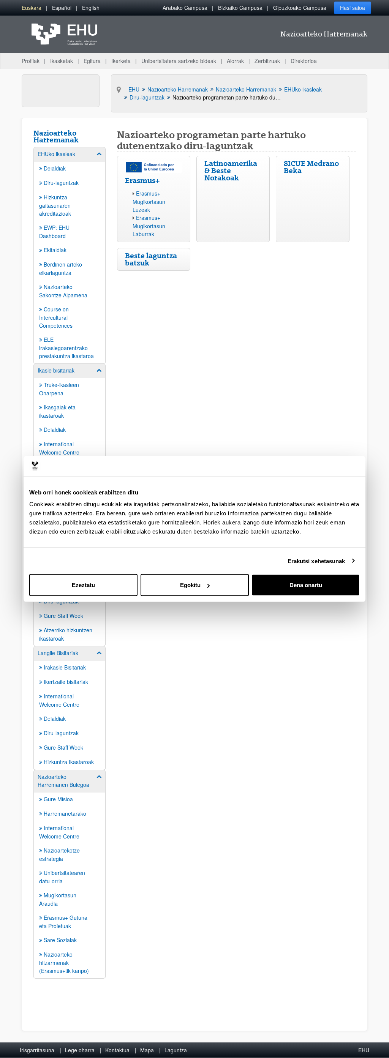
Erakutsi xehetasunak (316, 560)
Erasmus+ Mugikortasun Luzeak (149, 201)
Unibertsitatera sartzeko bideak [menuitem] (178, 61)
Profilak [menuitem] (31, 61)
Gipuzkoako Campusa (299, 7)
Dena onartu (305, 585)
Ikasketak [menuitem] (61, 61)
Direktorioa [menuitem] (304, 61)
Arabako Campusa (185, 7)
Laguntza (175, 1050)
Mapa (147, 1050)
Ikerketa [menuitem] (121, 61)
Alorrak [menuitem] (235, 61)
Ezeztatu (83, 585)
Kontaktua (117, 1050)
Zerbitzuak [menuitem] (267, 61)
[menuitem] (31, 8)
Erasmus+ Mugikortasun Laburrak (149, 226)
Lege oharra (80, 1050)
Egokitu (190, 585)
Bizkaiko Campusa (240, 7)
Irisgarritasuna (37, 1050)
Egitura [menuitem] (92, 61)
